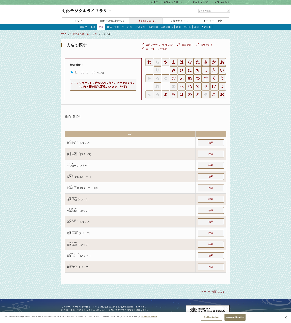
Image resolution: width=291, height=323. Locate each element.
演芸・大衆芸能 (202, 27)
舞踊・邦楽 (113, 27)
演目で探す (187, 44)
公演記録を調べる (146, 20)
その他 (100, 72)
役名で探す (207, 44)
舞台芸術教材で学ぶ (112, 20)
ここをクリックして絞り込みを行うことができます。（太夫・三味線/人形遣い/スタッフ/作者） (103, 84)
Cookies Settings (211, 317)
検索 (210, 142)
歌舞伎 (83, 27)
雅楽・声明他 (183, 27)
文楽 (101, 27)
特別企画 (140, 27)
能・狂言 (127, 27)
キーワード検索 (212, 20)
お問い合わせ (222, 2)
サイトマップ (200, 2)
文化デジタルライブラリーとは (168, 2)
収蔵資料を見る (179, 20)
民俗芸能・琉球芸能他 (161, 27)
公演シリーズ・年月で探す (160, 44)
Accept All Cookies (235, 317)
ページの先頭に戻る (213, 291)
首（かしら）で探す (156, 49)
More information (149, 316)
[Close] (285, 317)
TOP (64, 34)
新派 (93, 27)
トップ (78, 20)
